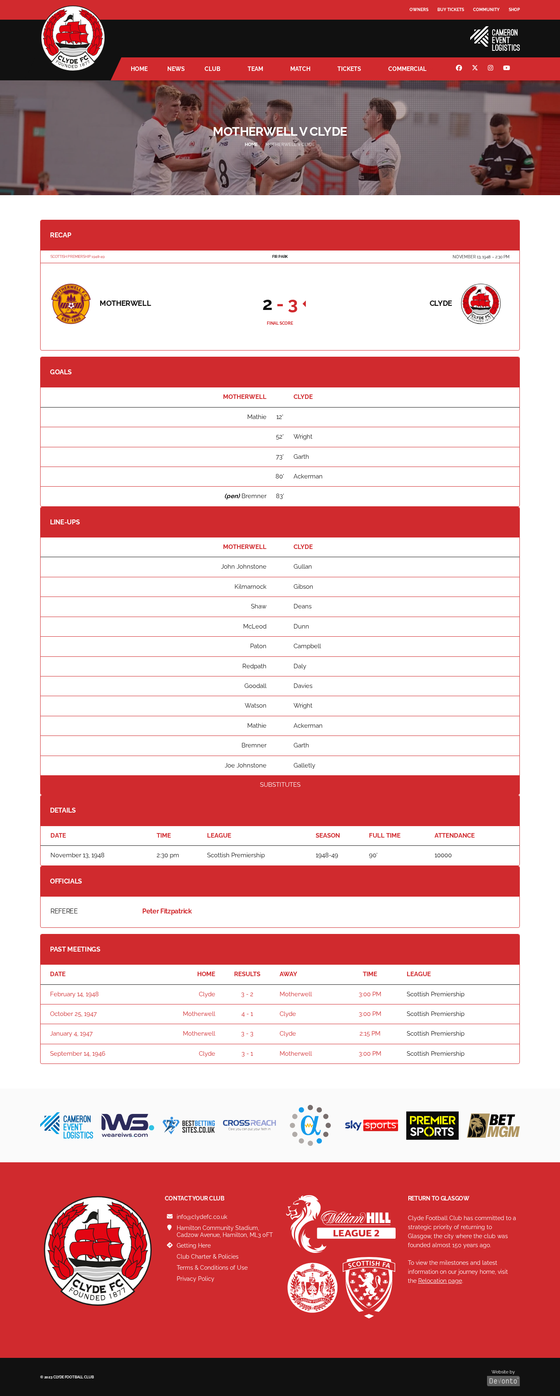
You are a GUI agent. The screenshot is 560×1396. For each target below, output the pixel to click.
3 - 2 (247, 994)
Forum (418, 26)
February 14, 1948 (74, 994)
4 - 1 (247, 1014)
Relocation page (440, 1281)
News (176, 69)
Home (139, 69)
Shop (514, 9)
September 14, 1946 (77, 1053)
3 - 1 (247, 1053)
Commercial (407, 69)
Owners (419, 9)
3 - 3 (247, 1033)
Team (255, 69)
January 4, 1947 (71, 1033)
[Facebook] (460, 68)
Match (300, 69)
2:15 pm (370, 1033)
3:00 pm (370, 994)
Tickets (349, 69)
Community (486, 9)
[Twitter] (476, 68)
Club (213, 69)
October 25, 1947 (73, 1014)
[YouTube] (507, 68)
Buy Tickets (450, 9)
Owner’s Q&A (424, 32)
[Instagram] (491, 68)
